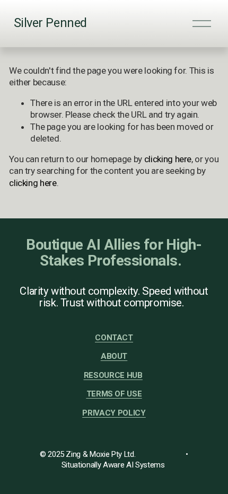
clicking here (168, 159)
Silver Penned (50, 22)
